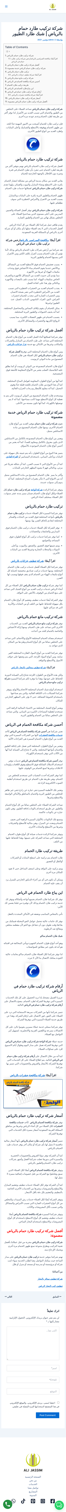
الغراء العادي (12, 456)
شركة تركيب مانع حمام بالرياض (20, 78)
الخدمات (33, 1484)
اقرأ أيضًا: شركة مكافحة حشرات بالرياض (27, 95)
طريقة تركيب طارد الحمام (18, 85)
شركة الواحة (37, 489)
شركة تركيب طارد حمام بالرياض (20, 55)
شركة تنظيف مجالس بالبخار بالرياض (28, 667)
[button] (59, 1505)
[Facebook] (52, 1501)
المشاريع (33, 1491)
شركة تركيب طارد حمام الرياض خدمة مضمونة (26, 68)
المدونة (33, 1495)
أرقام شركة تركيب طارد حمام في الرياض (24, 91)
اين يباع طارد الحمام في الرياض (20, 88)
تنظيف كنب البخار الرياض (50, 1286)
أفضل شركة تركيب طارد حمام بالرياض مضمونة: (28, 101)
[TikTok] (23, 1501)
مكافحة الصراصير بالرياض (34, 240)
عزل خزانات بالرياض (17, 344)
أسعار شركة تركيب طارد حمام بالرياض (24, 98)
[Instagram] (42, 1501)
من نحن (33, 1480)
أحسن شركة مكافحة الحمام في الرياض (23, 81)
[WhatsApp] (13, 1501)
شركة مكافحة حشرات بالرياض (27, 1075)
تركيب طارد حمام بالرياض (18, 71)
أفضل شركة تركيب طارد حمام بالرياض (23, 65)
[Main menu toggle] (6, 6)
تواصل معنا (33, 1488)
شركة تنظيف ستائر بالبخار (50, 1279)
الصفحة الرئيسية (33, 1476)
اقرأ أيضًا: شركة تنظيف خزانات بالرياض (26, 75)
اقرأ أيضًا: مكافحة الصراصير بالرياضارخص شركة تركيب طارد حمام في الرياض (34, 60)
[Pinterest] (33, 1501)
